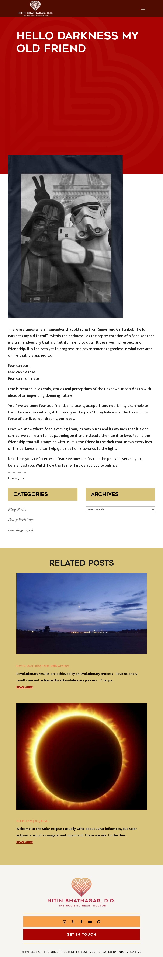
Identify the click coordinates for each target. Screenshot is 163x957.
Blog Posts (17, 509)
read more (24, 687)
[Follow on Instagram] (64, 921)
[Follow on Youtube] (90, 921)
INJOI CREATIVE (129, 951)
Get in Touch (81, 934)
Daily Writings (21, 519)
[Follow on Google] (98, 921)
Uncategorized (20, 529)
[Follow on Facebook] (81, 921)
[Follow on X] (73, 921)
